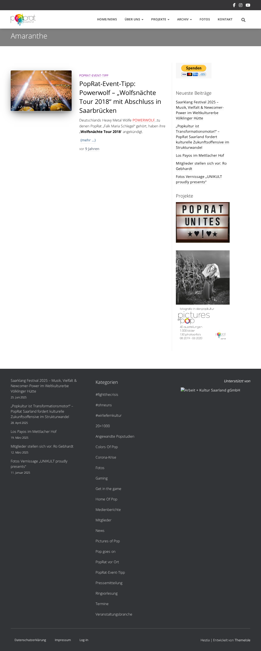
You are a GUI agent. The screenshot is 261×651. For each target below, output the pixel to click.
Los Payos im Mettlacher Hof (200, 155)
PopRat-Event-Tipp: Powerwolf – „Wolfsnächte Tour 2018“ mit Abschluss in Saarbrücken (120, 97)
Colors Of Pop (107, 446)
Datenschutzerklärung (30, 640)
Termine (102, 603)
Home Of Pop (106, 499)
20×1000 (103, 425)
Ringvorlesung (107, 593)
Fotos (205, 19)
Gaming (102, 478)
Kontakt (225, 19)
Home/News (107, 19)
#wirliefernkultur (109, 415)
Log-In (84, 640)
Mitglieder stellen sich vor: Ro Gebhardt (42, 446)
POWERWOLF (144, 120)
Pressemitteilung (109, 582)
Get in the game (108, 488)
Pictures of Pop (108, 540)
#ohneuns (104, 404)
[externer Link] (203, 296)
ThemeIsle (242, 640)
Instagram (240, 6)
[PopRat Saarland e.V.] (23, 19)
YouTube (248, 6)
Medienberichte (108, 509)
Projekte (159, 19)
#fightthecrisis (107, 394)
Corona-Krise (106, 457)
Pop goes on (105, 551)
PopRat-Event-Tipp (93, 75)
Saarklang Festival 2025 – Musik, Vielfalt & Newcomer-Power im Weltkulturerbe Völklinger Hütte (200, 110)
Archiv (183, 19)
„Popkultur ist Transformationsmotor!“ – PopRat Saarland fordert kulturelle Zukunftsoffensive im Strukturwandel (202, 137)
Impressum (63, 640)
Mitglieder (103, 520)
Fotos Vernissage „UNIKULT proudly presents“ (199, 179)
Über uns (133, 19)
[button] (142, 19)
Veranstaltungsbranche (114, 614)
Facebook (234, 6)
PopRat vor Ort (107, 561)
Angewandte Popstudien (115, 436)
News (100, 530)
